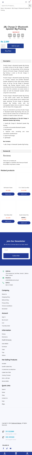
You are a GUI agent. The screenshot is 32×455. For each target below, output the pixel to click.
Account (27, 454)
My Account (5, 320)
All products (8, 8)
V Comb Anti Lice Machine (8, 369)
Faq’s (3, 401)
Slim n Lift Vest (6, 378)
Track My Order (6, 326)
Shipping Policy (6, 297)
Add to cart (15, 46)
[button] (28, 15)
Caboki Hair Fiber (6, 372)
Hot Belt (4, 363)
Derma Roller (5, 381)
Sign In (4, 317)
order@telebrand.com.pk (12, 280)
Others (4, 355)
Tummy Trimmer (6, 375)
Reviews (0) (6, 151)
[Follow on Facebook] (3, 448)
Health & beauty (6, 340)
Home (2, 8)
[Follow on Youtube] (10, 448)
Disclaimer (4, 308)
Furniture (4, 346)
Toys (3, 352)
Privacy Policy (5, 303)
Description (6, 61)
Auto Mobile (5, 343)
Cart (3, 323)
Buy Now (8, 51)
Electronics (5, 337)
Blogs (3, 404)
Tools (3, 349)
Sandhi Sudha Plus (7, 366)
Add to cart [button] (24, 194)
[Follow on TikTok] (7, 448)
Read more (8, 194)
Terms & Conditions (7, 306)
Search (4, 389)
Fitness (4, 334)
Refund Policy (5, 300)
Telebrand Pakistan (16, 423)
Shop (3, 395)
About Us (4, 294)
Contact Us (5, 398)
